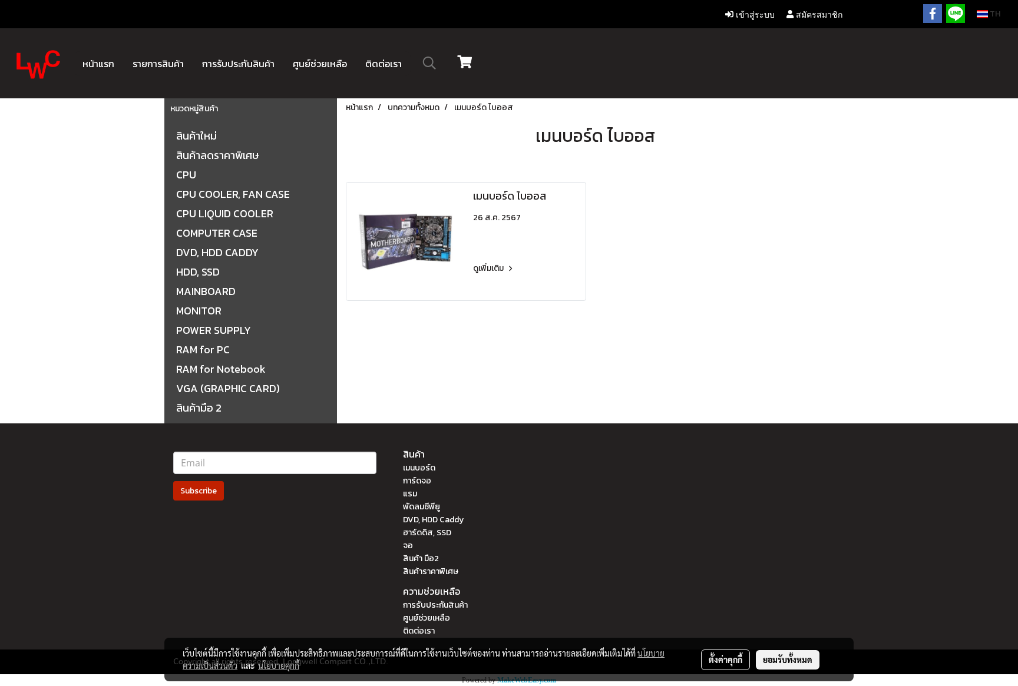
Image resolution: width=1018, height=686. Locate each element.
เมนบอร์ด (419, 468)
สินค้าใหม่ (196, 136)
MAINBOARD (206, 291)
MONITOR (199, 311)
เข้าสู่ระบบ (754, 14)
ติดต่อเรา (383, 64)
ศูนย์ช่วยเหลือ (320, 64)
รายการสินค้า (158, 64)
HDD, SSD (198, 272)
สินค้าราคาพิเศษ (430, 571)
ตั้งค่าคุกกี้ (725, 659)
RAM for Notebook (221, 369)
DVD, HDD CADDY (217, 252)
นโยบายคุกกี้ (278, 665)
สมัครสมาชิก (818, 14)
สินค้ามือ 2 (199, 408)
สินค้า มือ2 (421, 558)
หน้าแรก (98, 64)
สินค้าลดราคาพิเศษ (217, 155)
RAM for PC (203, 349)
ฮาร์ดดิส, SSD (427, 532)
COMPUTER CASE (216, 233)
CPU (186, 175)
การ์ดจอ (417, 481)
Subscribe (198, 491)
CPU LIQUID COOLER (224, 213)
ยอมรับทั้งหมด (787, 659)
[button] (429, 63)
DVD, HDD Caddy (433, 519)
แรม (410, 494)
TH (994, 14)
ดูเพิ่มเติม (489, 268)
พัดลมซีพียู (421, 507)
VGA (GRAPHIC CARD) (228, 388)
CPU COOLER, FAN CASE (233, 194)
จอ (408, 545)
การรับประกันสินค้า (238, 64)
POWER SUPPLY (213, 330)
